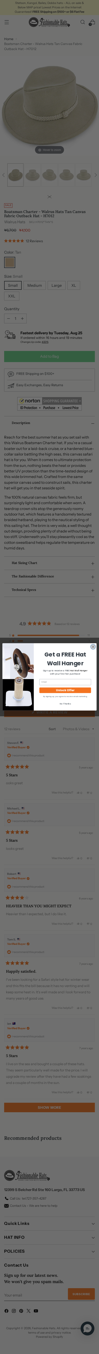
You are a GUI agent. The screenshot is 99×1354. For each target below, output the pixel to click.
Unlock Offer (65, 690)
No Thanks (65, 703)
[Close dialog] (93, 646)
